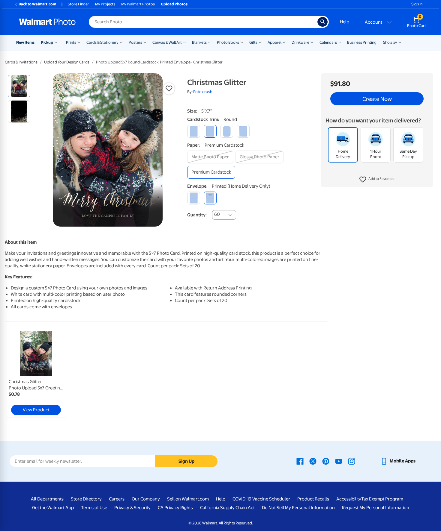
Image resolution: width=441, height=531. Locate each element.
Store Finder (78, 4)
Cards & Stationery (102, 42)
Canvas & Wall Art (167, 42)
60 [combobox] (217, 214)
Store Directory (86, 499)
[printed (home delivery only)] (210, 198)
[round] (210, 131)
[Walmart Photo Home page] (47, 22)
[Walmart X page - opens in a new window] (312, 461)
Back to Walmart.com (37, 4)
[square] (193, 131)
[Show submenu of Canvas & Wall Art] (184, 41)
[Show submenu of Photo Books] (242, 41)
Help (344, 22)
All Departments (47, 499)
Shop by (390, 42)
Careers (116, 499)
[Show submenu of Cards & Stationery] (121, 41)
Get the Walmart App (53, 507)
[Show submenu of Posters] (145, 41)
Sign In (416, 4)
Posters (135, 42)
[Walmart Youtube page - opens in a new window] (338, 461)
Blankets (199, 42)
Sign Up (186, 461)
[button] (377, 180)
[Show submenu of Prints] (79, 41)
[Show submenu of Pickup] (57, 41)
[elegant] (226, 131)
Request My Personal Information (375, 507)
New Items (25, 42)
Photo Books (228, 42)
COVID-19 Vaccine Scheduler (261, 499)
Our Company (146, 499)
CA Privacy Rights (175, 507)
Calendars (328, 42)
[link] (36, 374)
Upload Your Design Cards (66, 62)
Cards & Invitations (21, 62)
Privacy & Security (132, 507)
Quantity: (197, 215)
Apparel (274, 42)
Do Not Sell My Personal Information (298, 507)
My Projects (105, 4)
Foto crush (202, 91)
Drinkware (300, 42)
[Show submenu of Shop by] (400, 41)
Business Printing (361, 42)
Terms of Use (94, 507)
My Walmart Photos (138, 4)
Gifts (253, 42)
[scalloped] (243, 131)
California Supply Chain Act (227, 507)
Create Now (377, 98)
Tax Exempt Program (382, 499)
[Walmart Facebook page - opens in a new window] (300, 461)
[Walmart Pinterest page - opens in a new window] (325, 461)
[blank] (193, 198)
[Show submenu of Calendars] (339, 41)
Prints (71, 42)
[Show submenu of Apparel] (284, 41)
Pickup (47, 42)
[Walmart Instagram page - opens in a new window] (351, 461)
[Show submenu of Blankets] (209, 41)
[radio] (19, 86)
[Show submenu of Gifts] (260, 41)
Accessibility (348, 499)
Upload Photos (174, 4)
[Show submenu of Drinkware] (312, 41)
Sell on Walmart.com (188, 499)
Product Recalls (313, 499)
